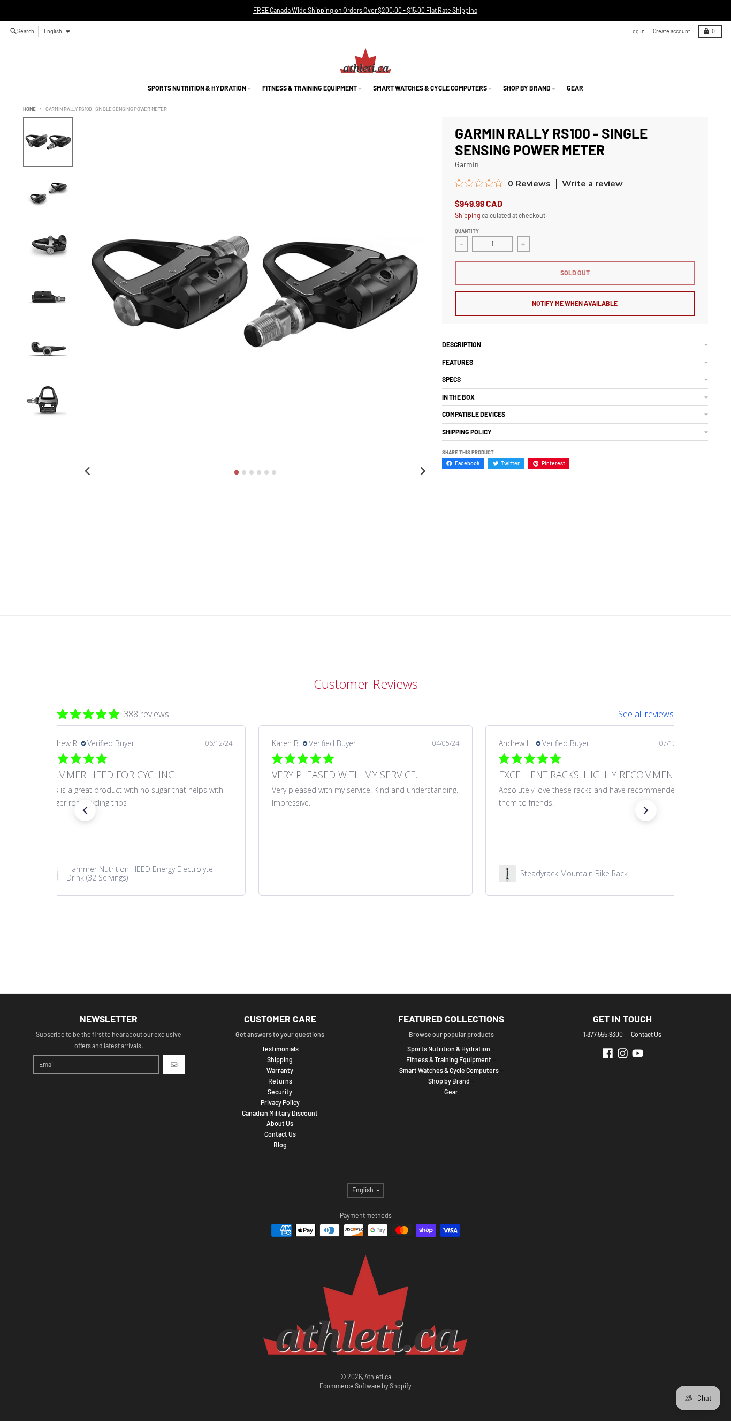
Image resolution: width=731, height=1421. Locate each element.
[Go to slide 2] (244, 472)
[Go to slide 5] (266, 472)
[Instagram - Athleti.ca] (622, 1053)
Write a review (592, 184)
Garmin (467, 164)
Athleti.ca (377, 1376)
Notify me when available (575, 303)
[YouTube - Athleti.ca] (637, 1053)
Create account (671, 30)
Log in (637, 30)
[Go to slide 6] (274, 472)
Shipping (468, 215)
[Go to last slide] (88, 471)
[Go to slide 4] (259, 472)
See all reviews (646, 714)
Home (29, 109)
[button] (85, 810)
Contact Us (646, 1034)
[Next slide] (422, 471)
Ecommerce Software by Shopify (365, 1385)
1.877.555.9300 (603, 1034)
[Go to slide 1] (236, 472)
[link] (138, 873)
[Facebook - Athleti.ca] (607, 1053)
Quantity (467, 231)
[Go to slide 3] (251, 472)
